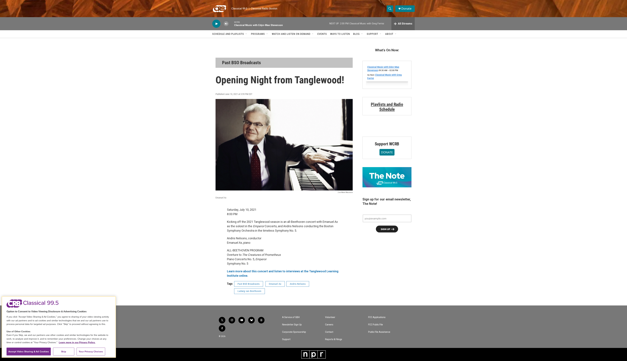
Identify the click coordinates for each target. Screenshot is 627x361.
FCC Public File (375, 324)
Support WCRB (387, 143)
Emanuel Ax (275, 284)
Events (322, 34)
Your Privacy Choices (91, 351)
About (389, 34)
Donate (406, 8)
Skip (63, 351)
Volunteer (330, 317)
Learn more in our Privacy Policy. (77, 342)
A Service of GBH (291, 317)
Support (372, 34)
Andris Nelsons (298, 284)
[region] (59, 327)
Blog (356, 34)
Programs (258, 34)
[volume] (226, 23)
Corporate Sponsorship (294, 332)
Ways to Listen (340, 34)
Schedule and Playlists (228, 34)
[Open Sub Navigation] (246, 34)
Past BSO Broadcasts (241, 62)
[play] (216, 24)
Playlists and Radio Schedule (387, 107)
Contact (329, 332)
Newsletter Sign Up (292, 324)
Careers (329, 324)
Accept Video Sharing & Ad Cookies (28, 351)
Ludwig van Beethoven (249, 291)
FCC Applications (377, 317)
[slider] (231, 23)
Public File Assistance (379, 332)
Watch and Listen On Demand (291, 34)
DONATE (387, 152)
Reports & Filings (333, 339)
